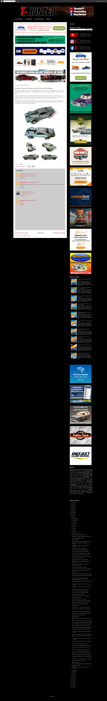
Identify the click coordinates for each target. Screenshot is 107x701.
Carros (82, 470)
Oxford (78, 484)
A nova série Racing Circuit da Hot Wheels (80, 592)
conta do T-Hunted (55, 92)
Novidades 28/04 (75, 539)
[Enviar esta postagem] (21, 164)
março (73, 670)
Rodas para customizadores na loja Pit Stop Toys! (81, 663)
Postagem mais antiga (59, 233)
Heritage (71, 478)
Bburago (91, 469)
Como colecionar (80, 471)
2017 (72, 517)
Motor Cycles (84, 483)
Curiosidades (78, 473)
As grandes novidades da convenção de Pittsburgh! (82, 634)
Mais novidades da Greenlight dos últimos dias (81, 611)
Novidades (73, 484)
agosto (73, 525)
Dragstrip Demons (76, 474)
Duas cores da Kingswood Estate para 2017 (80, 602)
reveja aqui (46, 90)
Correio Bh (22, 174)
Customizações (85, 473)
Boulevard (72, 470)
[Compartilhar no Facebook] (33, 166)
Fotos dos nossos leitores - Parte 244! (79, 534)
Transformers (75, 492)
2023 (72, 507)
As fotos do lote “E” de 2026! (83, 353)
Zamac (81, 493)
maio (73, 530)
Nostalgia (90, 483)
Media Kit (48, 19)
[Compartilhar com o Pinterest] (34, 166)
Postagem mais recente (21, 233)
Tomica (87, 491)
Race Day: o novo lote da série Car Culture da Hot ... (82, 652)
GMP (81, 476)
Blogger (56, 696)
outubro (73, 521)
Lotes (71, 481)
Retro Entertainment (87, 487)
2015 (72, 677)
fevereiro (74, 671)
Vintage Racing (73, 493)
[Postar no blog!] (29, 166)
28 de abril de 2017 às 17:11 (31, 174)
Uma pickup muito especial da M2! (78, 614)
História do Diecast (39, 19)
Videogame (89, 492)
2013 (72, 680)
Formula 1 (81, 475)
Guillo (91, 476)
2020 (72, 512)
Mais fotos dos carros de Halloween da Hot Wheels (82, 573)
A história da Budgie (76, 665)
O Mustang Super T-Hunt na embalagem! (80, 559)
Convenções (87, 471)
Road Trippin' (75, 488)
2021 (72, 510)
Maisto (77, 481)
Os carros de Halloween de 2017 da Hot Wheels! (81, 600)
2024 (72, 505)
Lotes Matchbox (28, 19)
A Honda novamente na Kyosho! (78, 660)
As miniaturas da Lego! (76, 597)
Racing (83, 486)
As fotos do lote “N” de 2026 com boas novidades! (84, 304)
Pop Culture (84, 484)
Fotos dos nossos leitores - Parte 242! (79, 599)
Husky (88, 479)
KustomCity (87, 480)
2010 (72, 685)
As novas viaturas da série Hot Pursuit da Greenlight (82, 622)
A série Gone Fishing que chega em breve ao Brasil (82, 556)
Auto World (83, 469)
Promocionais (78, 486)
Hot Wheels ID (78, 479)
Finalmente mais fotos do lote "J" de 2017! (80, 579)
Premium (90, 484)
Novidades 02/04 (75, 662)
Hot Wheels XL (84, 479)
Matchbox (89, 481)
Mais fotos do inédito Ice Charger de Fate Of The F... (82, 536)
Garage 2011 (76, 476)
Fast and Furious (21, 166)
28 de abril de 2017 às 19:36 (33, 182)
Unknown (22, 200)
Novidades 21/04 (75, 572)
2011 (72, 683)
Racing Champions (88, 486)
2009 (72, 686)
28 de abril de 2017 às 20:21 (29, 192)
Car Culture (78, 470)
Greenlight (86, 476)
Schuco (79, 488)
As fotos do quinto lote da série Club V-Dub (80, 589)
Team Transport (81, 491)
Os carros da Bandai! (76, 533)
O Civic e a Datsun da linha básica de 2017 (80, 549)
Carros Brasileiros (88, 470)
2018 (72, 515)
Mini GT (78, 483)
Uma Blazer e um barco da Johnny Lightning (80, 570)
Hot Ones (84, 478)
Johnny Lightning (76, 480)
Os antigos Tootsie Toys (76, 565)
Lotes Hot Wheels (19, 19)
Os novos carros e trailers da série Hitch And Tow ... (82, 645)
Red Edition (80, 487)
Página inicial (40, 233)
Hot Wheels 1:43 (88, 478)
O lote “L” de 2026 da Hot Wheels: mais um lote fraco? (84, 288)
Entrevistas (82, 474)
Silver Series (86, 488)
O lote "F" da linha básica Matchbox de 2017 (80, 651)
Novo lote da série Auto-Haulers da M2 (79, 643)
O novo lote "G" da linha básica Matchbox (80, 590)
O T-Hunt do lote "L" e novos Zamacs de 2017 (81, 607)
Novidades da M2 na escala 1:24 (78, 594)
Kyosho (90, 480)
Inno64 (91, 479)
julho (73, 526)
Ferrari (71, 475)
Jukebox (83, 480)
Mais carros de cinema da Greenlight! (79, 548)
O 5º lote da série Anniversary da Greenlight (80, 551)
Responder (22, 177)
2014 (72, 678)
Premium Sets (72, 486)
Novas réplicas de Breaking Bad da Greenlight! (81, 553)
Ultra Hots (85, 492)
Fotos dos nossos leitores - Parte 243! (79, 567)
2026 (72, 502)
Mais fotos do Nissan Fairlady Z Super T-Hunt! (81, 554)
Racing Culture (72, 487)
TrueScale (80, 492)
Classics (73, 471)
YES (79, 493)
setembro (74, 523)
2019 (72, 513)
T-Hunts (90, 490)
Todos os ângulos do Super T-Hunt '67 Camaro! (81, 625)
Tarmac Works (73, 491)
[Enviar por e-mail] (28, 166)
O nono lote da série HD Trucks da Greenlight (81, 649)
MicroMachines (72, 483)
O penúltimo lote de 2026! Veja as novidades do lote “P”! (84, 313)
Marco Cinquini (23, 182)
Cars (71, 471)
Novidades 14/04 (75, 605)
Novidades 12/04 (75, 616)
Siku (82, 488)
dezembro (74, 518)
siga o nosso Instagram (31, 103)
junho (73, 528)
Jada (71, 480)
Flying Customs (76, 475)
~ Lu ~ (21, 192)
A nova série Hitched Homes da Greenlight (80, 578)
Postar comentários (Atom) (24, 235)
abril (73, 531)
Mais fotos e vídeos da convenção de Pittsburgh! (81, 613)
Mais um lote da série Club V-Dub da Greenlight (81, 654)
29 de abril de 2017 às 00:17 (31, 200)
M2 (75, 481)
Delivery (71, 474)
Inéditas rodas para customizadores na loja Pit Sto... (82, 541)
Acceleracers (72, 469)
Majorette (81, 481)
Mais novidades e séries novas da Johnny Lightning (82, 620)
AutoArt (88, 469)
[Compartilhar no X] (31, 166)
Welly (77, 493)
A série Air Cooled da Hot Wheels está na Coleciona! (82, 627)
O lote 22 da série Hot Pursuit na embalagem (80, 595)
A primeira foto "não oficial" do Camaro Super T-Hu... (82, 658)
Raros (76, 487)
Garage (71, 476)
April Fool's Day (78, 469)
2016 (72, 675)
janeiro (73, 673)
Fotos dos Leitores (88, 475)
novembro (74, 520)
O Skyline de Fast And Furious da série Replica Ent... (82, 568)
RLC (71, 488)
